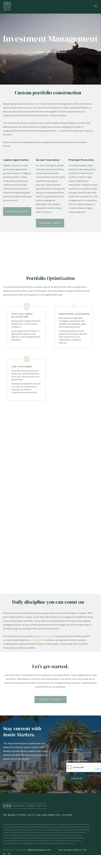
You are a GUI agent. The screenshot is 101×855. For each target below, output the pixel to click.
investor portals (47, 636)
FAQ (60, 850)
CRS (85, 850)
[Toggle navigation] (56, 6)
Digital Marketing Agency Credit (39, 850)
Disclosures (77, 850)
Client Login (67, 850)
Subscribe (77, 778)
